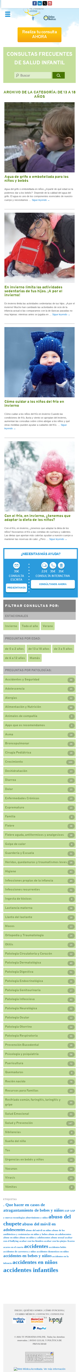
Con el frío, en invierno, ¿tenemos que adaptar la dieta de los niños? (37, 517)
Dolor (9, 789)
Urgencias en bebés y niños (24, 1159)
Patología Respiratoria (21, 1035)
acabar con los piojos (55, 1241)
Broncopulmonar (17, 743)
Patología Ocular (17, 1017)
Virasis (10, 1177)
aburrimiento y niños (37, 1217)
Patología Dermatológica (23, 962)
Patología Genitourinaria (23, 990)
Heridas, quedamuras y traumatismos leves (36, 862)
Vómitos (11, 1187)
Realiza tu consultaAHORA (39, 34)
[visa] (19, 1320)
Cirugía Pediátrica (18, 752)
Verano (48, 626)
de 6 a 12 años (15, 658)
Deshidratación (16, 771)
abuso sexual (57, 1237)
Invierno (11, 626)
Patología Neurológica (21, 1008)
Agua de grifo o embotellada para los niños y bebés (36, 178)
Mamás (35, 658)
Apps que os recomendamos (25, 725)
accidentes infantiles (30, 1269)
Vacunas (11, 1168)
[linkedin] (40, 3)
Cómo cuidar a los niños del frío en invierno (34, 403)
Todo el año (30, 626)
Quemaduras (14, 1072)
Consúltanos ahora (53, 584)
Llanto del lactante (18, 917)
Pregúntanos (16, 587)
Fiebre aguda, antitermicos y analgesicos (34, 835)
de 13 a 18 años (38, 649)
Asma (9, 734)
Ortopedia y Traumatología (24, 935)
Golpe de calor (15, 844)
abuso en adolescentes (59, 1234)
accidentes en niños (35, 1262)
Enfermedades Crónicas (22, 798)
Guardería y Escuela (19, 853)
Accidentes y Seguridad (22, 679)
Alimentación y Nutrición (23, 707)
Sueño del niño (15, 1141)
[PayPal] (39, 1328)
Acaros (71, 1241)
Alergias (11, 698)
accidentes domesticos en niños (53, 1251)
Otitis (9, 944)
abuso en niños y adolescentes (34, 1237)
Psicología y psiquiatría (22, 1054)
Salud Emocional (17, 1114)
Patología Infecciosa (20, 999)
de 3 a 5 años (63, 649)
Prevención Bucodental (22, 1045)
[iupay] (55, 1320)
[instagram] (50, 3)
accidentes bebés (57, 1247)
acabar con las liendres (31, 1241)
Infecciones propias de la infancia (29, 880)
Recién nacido (15, 1081)
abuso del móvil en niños (38, 1230)
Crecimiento (14, 762)
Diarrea (10, 780)
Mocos (9, 926)
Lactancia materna (18, 908)
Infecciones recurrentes (22, 889)
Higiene (10, 871)
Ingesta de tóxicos (18, 899)
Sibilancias (13, 1132)
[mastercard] (37, 1320)
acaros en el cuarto (13, 1247)
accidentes (36, 1246)
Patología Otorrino (18, 1027)
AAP (66, 1211)
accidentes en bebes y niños (27, 1255)
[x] (45, 3)
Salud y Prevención (19, 1123)
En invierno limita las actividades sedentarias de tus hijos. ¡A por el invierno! (33, 291)
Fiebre (9, 825)
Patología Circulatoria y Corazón (28, 953)
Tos (7, 1150)
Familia (10, 816)
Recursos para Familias (21, 1090)
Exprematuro (14, 807)
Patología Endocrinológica (24, 981)
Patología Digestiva (19, 972)
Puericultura (14, 1063)
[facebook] (34, 3)
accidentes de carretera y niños (19, 1251)
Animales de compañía (21, 716)
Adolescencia (15, 688)
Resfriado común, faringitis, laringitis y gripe (33, 1102)
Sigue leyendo (41, 200)
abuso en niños (11, 1237)
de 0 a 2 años (14, 649)
